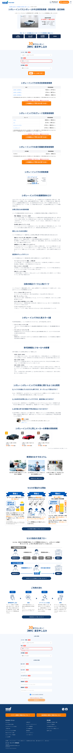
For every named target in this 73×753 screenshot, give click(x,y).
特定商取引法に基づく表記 (31, 740)
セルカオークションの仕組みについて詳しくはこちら (35, 578)
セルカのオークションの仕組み (11, 726)
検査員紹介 (28, 730)
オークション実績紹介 (51, 724)
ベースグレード (16, 127)
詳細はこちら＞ (24, 422)
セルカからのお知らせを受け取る (37, 694)
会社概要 (6, 740)
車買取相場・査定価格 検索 (21, 6)
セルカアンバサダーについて (31, 724)
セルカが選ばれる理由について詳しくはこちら (35, 528)
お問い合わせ (47, 740)
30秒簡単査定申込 (65, 2)
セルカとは (7, 722)
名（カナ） (23, 669)
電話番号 (22, 681)
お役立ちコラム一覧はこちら (36, 478)
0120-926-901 (55, 2)
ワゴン (14, 120)
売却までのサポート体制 (9, 732)
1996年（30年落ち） (17, 89)
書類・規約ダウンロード (40, 740)
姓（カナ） (23, 664)
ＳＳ (14, 122)
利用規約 (31, 697)
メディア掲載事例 (29, 726)
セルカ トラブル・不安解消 (10, 734)
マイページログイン (29, 732)
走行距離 (22, 65)
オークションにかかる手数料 (10, 730)
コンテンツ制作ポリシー (21, 740)
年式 (22, 58)
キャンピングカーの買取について (53, 728)
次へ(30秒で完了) (37, 73)
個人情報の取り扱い (36, 697)
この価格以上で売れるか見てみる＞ (36, 103)
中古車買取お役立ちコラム (51, 726)
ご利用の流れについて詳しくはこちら (36, 617)
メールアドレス (24, 675)
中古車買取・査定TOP (12, 6)
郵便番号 (22, 687)
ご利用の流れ (7, 728)
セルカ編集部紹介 (29, 728)
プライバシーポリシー (13, 740)
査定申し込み (49, 730)
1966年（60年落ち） (17, 95)
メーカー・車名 (24, 52)
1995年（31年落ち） (17, 92)
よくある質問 (7, 736)
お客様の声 (28, 722)
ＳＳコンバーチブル (17, 125)
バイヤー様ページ (29, 734)
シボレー (28, 6)
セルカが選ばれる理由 (9, 724)
